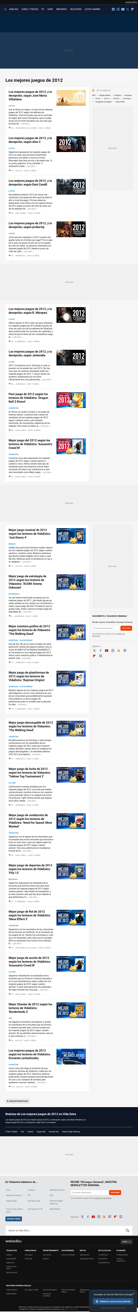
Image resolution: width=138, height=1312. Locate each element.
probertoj (20, 256)
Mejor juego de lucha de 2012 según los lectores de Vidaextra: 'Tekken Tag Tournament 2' (30, 772)
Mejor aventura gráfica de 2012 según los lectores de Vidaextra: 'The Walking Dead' (30, 630)
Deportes (13, 879)
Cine (22, 1132)
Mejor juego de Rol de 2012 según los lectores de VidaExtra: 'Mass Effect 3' (30, 915)
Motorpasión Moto (87, 1259)
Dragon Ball (41, 1132)
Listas (12, 106)
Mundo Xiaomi (11, 1273)
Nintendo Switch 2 (14, 1195)
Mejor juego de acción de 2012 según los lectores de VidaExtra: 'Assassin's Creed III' (30, 961)
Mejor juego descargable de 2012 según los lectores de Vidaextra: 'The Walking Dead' (31, 726)
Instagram (118, 9)
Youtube (123, 9)
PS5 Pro (116, 99)
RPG (94, 95)
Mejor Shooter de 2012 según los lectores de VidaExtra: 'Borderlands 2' (30, 1008)
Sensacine (47, 1255)
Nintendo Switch (57, 1190)
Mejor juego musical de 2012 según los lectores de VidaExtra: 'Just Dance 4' (30, 533)
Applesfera (10, 1263)
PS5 (51, 1195)
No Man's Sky (54, 1132)
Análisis (30, 1132)
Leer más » (25, 124)
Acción (12, 783)
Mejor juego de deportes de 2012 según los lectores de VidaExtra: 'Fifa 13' (30, 869)
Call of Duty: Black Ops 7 (14, 1210)
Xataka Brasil (11, 1294)
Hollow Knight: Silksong (71, 1132)
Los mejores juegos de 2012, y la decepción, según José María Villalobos (30, 95)
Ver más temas (13, 1219)
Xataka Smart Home (11, 1267)
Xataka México (12, 1290)
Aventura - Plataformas (21, 640)
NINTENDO (61, 9)
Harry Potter (120, 102)
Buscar (127, 1230)
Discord (113, 9)
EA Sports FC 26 (35, 1209)
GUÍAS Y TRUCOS (30, 9)
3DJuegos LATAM (31, 1290)
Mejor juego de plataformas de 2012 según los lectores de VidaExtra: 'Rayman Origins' (29, 676)
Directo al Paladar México (68, 1291)
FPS (10, 1018)
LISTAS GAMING (92, 9)
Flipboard (132, 9)
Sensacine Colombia (47, 1295)
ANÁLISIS (13, 9)
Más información (71, 1309)
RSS (119, 650)
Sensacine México (50, 1290)
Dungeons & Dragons (104, 102)
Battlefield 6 (55, 1209)
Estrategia (14, 594)
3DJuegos (28, 1255)
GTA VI (106, 99)
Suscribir (126, 628)
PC (43, 9)
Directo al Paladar (68, 1255)
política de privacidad (103, 1198)
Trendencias (103, 1255)
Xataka (9, 1255)
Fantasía (117, 95)
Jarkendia (20, 384)
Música (12, 544)
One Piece (127, 99)
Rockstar (128, 95)
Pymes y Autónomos (121, 1260)
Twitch (125, 650)
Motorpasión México (84, 1291)
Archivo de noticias (18, 1101)
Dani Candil (20, 213)
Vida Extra (28, 1259)
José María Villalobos (26, 128)
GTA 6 (98, 99)
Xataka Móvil (11, 1259)
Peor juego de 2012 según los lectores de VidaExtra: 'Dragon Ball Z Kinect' (28, 397)
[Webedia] (131, 2)
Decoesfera (102, 1259)
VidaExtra (14, 408)
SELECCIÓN (75, 9)
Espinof (46, 1259)
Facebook (100, 650)
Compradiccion (104, 1263)
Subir (124, 1242)
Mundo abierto (104, 95)
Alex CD (18, 171)
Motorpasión (84, 1255)
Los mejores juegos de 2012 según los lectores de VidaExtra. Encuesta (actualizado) (30, 1054)
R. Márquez (20, 341)
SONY (50, 9)
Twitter (127, 9)
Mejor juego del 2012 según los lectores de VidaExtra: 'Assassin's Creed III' (30, 444)
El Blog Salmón (122, 1255)
